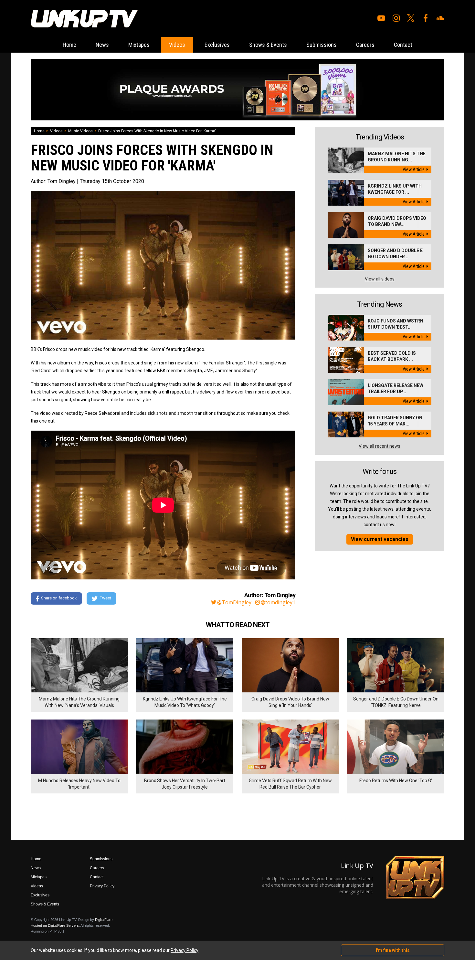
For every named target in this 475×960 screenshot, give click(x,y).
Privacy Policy (102, 886)
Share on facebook (59, 598)
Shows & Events (268, 44)
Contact (403, 44)
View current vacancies (379, 539)
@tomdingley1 (278, 602)
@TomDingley (234, 602)
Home (69, 44)
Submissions (321, 44)
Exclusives (217, 44)
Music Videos (80, 131)
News (102, 44)
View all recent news (379, 446)
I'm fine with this (393, 950)
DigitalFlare (103, 920)
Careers (365, 44)
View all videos (380, 279)
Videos (177, 44)
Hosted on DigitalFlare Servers (55, 925)
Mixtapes (139, 44)
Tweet (105, 598)
